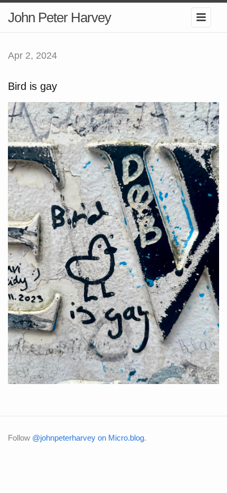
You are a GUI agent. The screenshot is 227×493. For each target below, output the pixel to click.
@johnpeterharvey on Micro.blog (88, 437)
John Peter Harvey (59, 17)
